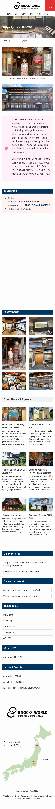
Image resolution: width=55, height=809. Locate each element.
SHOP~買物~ (9, 626)
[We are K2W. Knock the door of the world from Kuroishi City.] (27, 5)
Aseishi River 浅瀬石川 (13, 681)
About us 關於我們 (12, 657)
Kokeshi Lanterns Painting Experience (21, 571)
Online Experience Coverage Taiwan (21, 595)
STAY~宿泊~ (8, 632)
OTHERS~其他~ (10, 638)
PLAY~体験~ (8, 620)
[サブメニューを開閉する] (50, 590)
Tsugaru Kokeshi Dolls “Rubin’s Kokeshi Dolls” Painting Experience (25, 564)
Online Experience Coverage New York (21, 590)
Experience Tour (22, 791)
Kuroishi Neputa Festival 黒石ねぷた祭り (22, 687)
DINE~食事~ (8, 614)
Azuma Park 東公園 (12, 676)
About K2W (34, 791)
